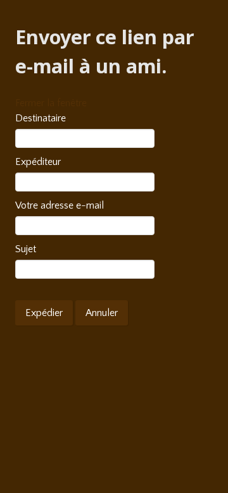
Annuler (102, 313)
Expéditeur (38, 161)
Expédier (44, 313)
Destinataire (40, 118)
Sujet (25, 249)
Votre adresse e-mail (59, 205)
